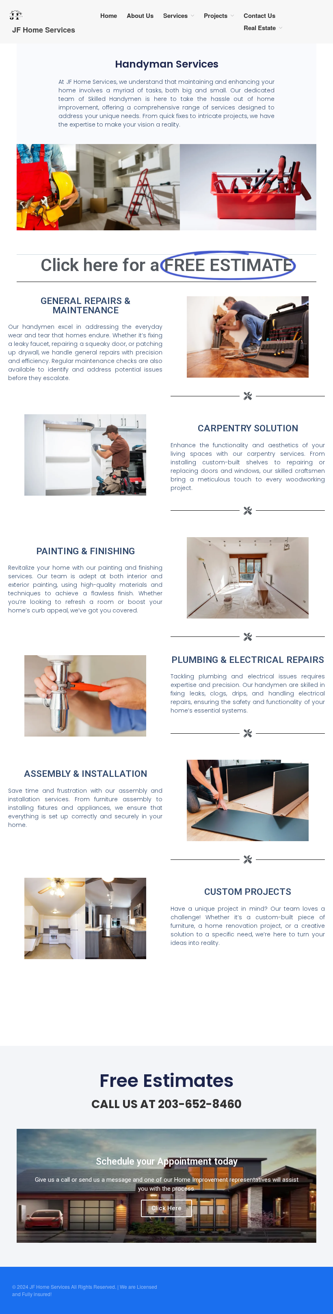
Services (175, 15)
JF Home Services (43, 29)
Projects (215, 15)
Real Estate (260, 27)
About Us (140, 15)
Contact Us (259, 15)
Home (108, 15)
